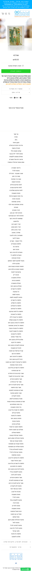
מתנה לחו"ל (16, 497)
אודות (16, 137)
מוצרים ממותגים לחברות (16, 480)
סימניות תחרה (16, 199)
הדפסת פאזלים (16, 432)
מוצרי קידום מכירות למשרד (16, 376)
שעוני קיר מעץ (16, 176)
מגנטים (16, 207)
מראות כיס (16, 246)
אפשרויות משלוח (16, 89)
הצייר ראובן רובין (16, 224)
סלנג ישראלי (16, 531)
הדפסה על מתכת (16, 534)
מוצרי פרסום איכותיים (16, 379)
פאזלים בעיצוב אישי (16, 286)
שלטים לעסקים (16, 536)
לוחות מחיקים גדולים (16, 184)
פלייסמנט (16, 221)
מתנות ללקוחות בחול (16, 500)
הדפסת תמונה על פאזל (16, 427)
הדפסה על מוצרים (16, 289)
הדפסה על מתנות (16, 415)
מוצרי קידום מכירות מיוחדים (16, 373)
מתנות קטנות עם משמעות (16, 444)
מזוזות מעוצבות (16, 193)
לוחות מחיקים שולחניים (16, 190)
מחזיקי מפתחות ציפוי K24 (16, 204)
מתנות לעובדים (16, 396)
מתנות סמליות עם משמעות (16, 446)
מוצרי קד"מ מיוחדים (16, 382)
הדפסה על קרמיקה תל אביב (16, 458)
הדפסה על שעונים (16, 334)
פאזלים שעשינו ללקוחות (16, 156)
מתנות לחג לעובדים (16, 486)
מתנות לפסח (16, 294)
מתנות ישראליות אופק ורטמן (16, 438)
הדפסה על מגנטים (16, 314)
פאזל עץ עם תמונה (16, 514)
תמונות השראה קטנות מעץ (16, 266)
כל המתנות (16, 291)
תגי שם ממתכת (16, 370)
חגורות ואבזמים (16, 258)
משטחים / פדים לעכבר (16, 235)
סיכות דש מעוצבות (16, 348)
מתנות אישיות (16, 421)
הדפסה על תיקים (16, 342)
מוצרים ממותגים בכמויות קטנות (16, 401)
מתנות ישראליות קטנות (16, 435)
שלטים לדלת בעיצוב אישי (16, 339)
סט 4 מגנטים (16, 210)
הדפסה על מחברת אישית (16, 328)
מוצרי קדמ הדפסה (16, 387)
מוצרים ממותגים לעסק (16, 398)
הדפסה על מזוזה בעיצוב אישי (16, 322)
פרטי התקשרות (15, 547)
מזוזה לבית (16, 503)
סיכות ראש (16, 249)
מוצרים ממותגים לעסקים (16, 390)
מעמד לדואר (16, 238)
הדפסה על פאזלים (16, 306)
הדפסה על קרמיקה (16, 308)
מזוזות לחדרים (16, 505)
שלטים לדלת (16, 263)
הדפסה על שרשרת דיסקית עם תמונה (16, 362)
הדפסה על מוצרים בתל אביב (16, 367)
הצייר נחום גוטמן (16, 227)
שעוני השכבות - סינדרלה (16, 173)
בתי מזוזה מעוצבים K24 (16, 196)
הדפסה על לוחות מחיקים (16, 311)
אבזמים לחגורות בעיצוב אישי (16, 345)
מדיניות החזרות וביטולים (16, 145)
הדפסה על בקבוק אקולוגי (16, 320)
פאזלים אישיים (16, 424)
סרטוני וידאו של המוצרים (16, 159)
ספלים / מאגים (16, 232)
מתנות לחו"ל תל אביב (16, 528)
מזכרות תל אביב (16, 491)
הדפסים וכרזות (16, 280)
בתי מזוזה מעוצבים (16, 407)
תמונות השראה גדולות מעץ (16, 269)
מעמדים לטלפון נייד (16, 255)
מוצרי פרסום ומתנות (16, 393)
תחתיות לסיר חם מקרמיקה (16, 215)
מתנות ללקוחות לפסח (16, 297)
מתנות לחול (16, 522)
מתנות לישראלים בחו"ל (16, 449)
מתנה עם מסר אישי (16, 489)
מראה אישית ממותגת (16, 365)
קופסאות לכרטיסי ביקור (16, 218)
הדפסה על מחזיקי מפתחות (16, 325)
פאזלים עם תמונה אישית (16, 429)
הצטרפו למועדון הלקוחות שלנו (15, 542)
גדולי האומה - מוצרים (16, 241)
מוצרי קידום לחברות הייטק (16, 384)
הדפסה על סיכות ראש (16, 356)
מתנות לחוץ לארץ (16, 474)
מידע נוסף (16, 92)
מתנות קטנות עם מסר (16, 441)
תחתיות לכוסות (16, 182)
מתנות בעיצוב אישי (16, 418)
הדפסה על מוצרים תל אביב (16, 410)
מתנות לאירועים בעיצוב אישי (16, 469)
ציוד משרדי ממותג (16, 337)
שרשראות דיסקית (16, 272)
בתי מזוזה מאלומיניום (16, 404)
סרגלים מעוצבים (16, 277)
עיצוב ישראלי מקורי (16, 460)
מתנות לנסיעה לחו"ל (16, 525)
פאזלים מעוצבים (16, 283)
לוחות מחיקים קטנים (16, 187)
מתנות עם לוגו (16, 413)
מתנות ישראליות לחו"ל (16, 452)
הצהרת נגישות (16, 148)
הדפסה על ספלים (16, 303)
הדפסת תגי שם (16, 353)
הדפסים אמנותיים (16, 244)
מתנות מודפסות (16, 455)
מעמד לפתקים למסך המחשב (16, 261)
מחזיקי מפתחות (16, 201)
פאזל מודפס (16, 517)
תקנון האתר (16, 142)
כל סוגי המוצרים (16, 168)
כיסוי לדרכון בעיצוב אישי (16, 359)
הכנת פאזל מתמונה (16, 511)
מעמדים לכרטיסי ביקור (16, 252)
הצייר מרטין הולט (16, 230)
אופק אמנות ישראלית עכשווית (16, 162)
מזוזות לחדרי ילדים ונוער (16, 154)
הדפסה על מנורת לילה (16, 317)
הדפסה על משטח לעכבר (16, 331)
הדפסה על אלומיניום (16, 466)
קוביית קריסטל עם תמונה (16, 351)
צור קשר (16, 134)
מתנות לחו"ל (16, 170)
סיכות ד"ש (16, 275)
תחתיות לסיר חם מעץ (16, 213)
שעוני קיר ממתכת (16, 179)
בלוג (16, 140)
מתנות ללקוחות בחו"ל (16, 472)
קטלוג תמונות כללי (16, 151)
